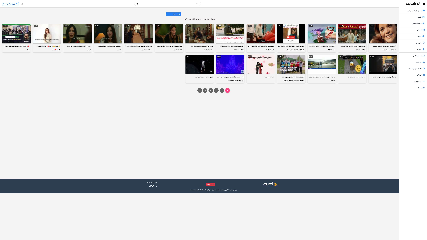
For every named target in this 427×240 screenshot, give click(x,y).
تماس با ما (150, 182)
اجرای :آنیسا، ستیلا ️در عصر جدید (204, 77)
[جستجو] (137, 4)
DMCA (151, 186)
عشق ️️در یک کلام (269, 77)
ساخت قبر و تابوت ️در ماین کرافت (356, 77)
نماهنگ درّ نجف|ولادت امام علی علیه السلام (384, 77)
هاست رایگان (210, 184)
